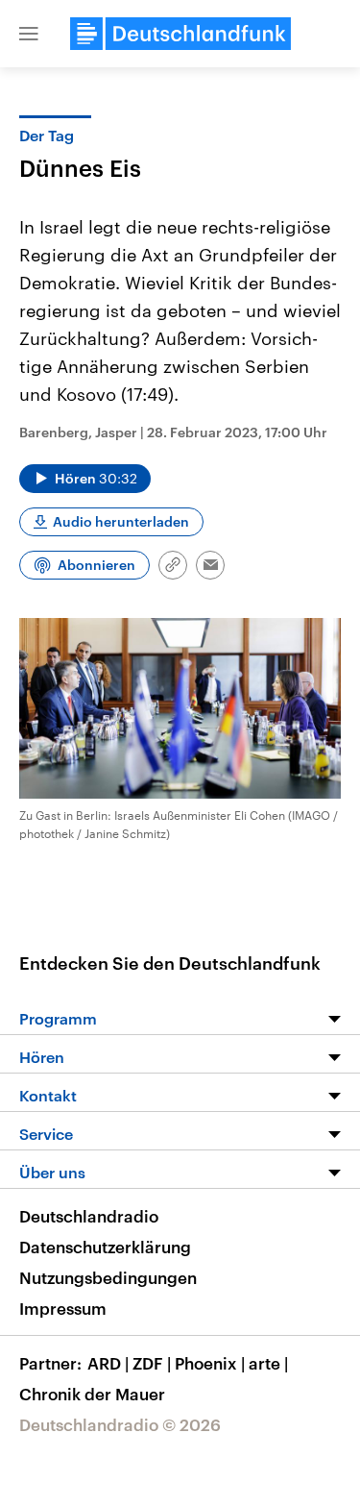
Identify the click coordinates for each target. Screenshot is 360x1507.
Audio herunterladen (121, 521)
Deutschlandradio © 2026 (120, 1424)
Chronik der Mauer (92, 1393)
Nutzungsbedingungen (108, 1277)
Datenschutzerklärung (105, 1246)
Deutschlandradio (88, 1215)
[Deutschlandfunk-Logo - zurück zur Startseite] (180, 33)
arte (268, 1362)
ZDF (151, 1362)
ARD (108, 1362)
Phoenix (210, 1362)
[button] (28, 33)
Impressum (63, 1308)
